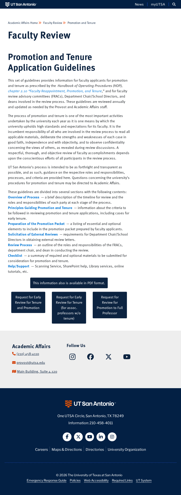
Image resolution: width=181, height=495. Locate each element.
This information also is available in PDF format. (69, 283)
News (139, 4)
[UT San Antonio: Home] (21, 4)
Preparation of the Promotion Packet (36, 223)
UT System (144, 480)
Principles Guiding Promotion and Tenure (40, 207)
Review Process (20, 245)
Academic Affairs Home (23, 22)
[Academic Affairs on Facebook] (90, 358)
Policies (75, 480)
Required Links (122, 480)
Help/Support (18, 266)
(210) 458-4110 (28, 353)
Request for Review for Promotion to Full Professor (110, 305)
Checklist (15, 255)
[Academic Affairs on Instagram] (72, 358)
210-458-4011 (101, 422)
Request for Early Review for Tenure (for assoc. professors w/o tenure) (69, 307)
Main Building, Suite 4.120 (37, 371)
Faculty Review (53, 22)
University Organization (127, 449)
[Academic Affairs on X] (108, 358)
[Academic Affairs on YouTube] (126, 358)
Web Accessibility (96, 480)
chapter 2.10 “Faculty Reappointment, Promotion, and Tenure (55, 91)
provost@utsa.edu (31, 362)
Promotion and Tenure (81, 22)
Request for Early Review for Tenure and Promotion (28, 302)
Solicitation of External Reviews (33, 234)
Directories (95, 449)
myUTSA (158, 4)
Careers (41, 449)
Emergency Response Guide (46, 480)
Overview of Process (23, 197)
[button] (174, 4)
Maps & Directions (67, 449)
